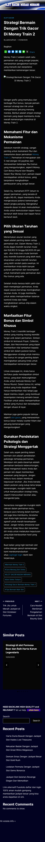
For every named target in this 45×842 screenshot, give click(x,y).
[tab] (17, 691)
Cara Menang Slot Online (15, 570)
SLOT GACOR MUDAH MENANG (18, 575)
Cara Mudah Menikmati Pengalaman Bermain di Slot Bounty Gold (34, 610)
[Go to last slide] (7, 665)
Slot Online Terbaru (13, 580)
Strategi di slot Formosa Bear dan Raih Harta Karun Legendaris (21, 649)
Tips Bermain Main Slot (14, 590)
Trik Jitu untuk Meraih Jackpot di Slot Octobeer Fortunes (11, 608)
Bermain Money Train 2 (14, 565)
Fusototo (21, 787)
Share (32, 52)
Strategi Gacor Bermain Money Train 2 (20, 584)
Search (6, 716)
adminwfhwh (11, 40)
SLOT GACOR (9, 18)
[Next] (38, 665)
